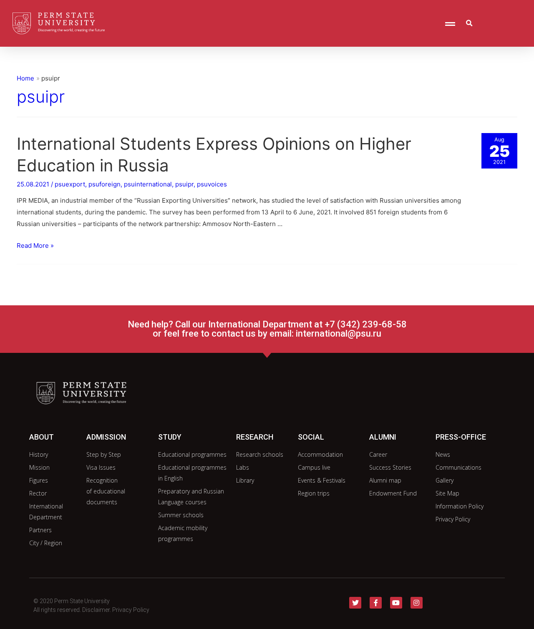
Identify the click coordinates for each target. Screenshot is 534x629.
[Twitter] (355, 603)
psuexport (70, 184)
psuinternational (148, 184)
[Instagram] (417, 603)
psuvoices (212, 184)
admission (106, 437)
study (169, 437)
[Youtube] (396, 603)
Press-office (461, 437)
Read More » (35, 245)
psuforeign (104, 184)
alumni (382, 437)
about (41, 437)
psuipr (184, 184)
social (311, 437)
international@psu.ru (338, 333)
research (254, 437)
